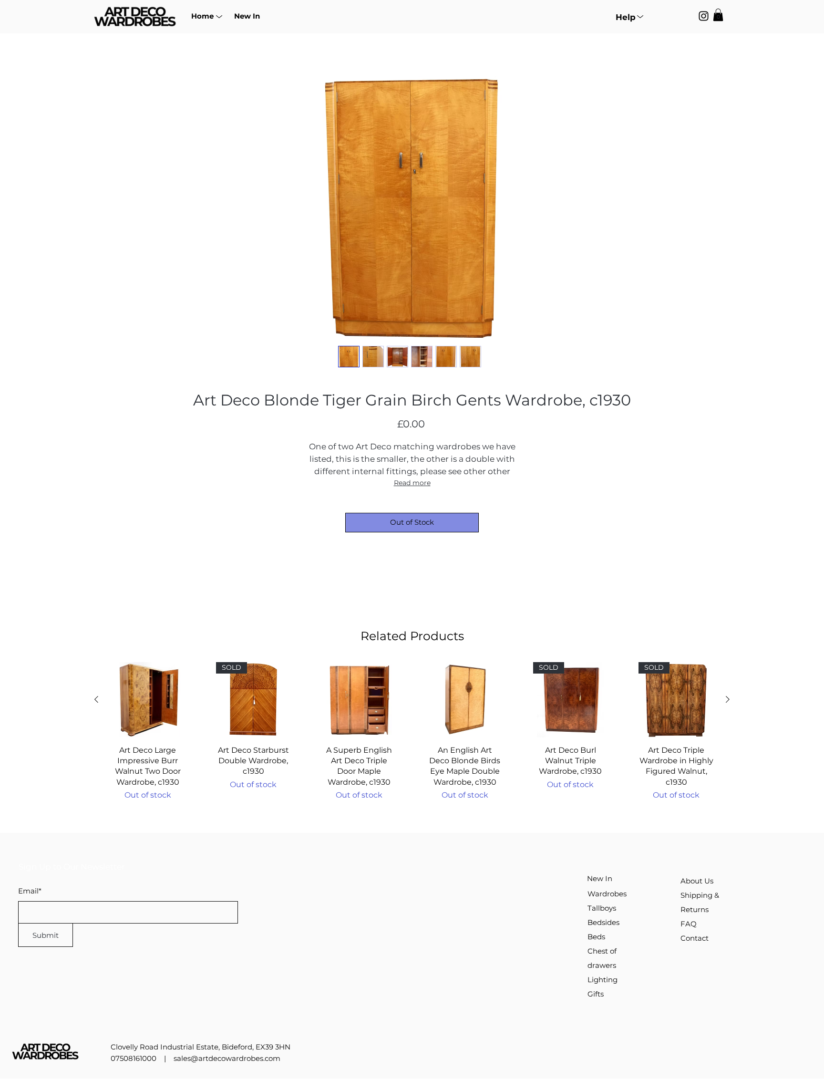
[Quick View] (147, 699)
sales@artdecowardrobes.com (227, 1058)
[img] (135, 27)
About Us (696, 880)
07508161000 (133, 1058)
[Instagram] (703, 16)
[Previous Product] (96, 699)
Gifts (595, 993)
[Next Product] (727, 699)
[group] (412, 731)
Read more (412, 482)
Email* (29, 890)
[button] (202, 16)
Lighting (602, 979)
